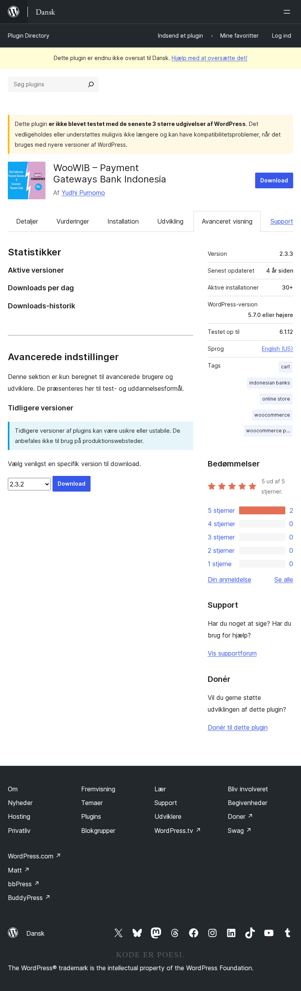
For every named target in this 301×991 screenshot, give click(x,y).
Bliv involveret (248, 789)
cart (285, 367)
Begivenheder (247, 803)
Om (13, 789)
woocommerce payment (269, 431)
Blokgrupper (98, 830)
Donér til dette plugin (238, 727)
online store (276, 399)
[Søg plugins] (91, 84)
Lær (160, 789)
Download (274, 180)
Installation (123, 221)
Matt (19, 870)
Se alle (283, 579)
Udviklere (167, 816)
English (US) (277, 348)
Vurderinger (72, 221)
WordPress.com (34, 856)
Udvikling (170, 221)
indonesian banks (269, 383)
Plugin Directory (28, 35)
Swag (240, 830)
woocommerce (272, 415)
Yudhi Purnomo (83, 193)
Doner (240, 816)
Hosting (19, 816)
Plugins (91, 816)
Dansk (35, 933)
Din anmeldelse (229, 579)
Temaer (92, 803)
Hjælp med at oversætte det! (209, 58)
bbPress (24, 884)
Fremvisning (98, 789)
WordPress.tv (177, 830)
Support (281, 221)
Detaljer (27, 221)
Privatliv (19, 830)
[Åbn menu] (288, 12)
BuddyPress (29, 898)
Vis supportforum (232, 653)
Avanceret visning (227, 221)
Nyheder (20, 803)
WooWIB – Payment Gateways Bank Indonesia (109, 173)
